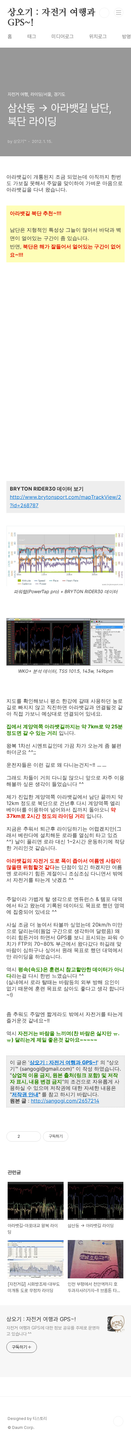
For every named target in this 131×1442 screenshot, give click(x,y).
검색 (104, 13)
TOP (118, 1421)
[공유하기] (26, 1136)
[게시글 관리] (34, 1136)
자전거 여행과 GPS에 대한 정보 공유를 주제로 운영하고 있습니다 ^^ (53, 1331)
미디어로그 (63, 37)
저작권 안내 (25, 1094)
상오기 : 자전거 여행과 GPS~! (51, 13)
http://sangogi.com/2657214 (65, 1100)
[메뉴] (118, 12)
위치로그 (98, 37)
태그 (31, 37)
